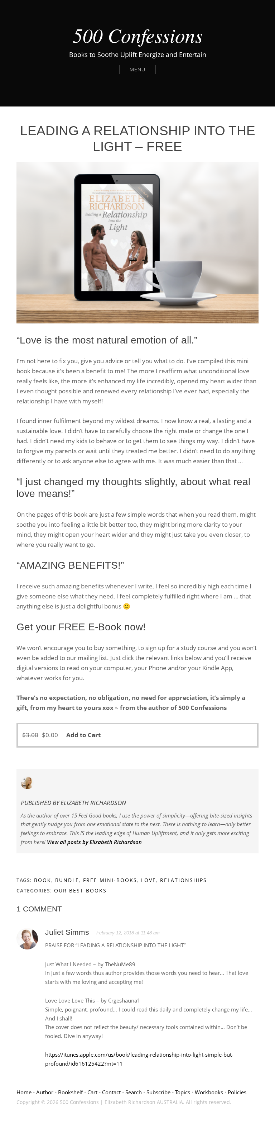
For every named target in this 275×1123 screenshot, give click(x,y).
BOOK (42, 880)
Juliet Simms (67, 932)
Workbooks (209, 1092)
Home (24, 1092)
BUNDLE (67, 880)
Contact (111, 1092)
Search (133, 1092)
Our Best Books (80, 890)
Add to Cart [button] (83, 735)
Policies (237, 1092)
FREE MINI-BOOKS (110, 880)
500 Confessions (138, 35)
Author (44, 1092)
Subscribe (158, 1092)
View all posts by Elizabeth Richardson (94, 841)
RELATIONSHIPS (183, 880)
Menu (137, 69)
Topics (182, 1092)
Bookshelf (70, 1092)
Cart (92, 1092)
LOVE (148, 880)
